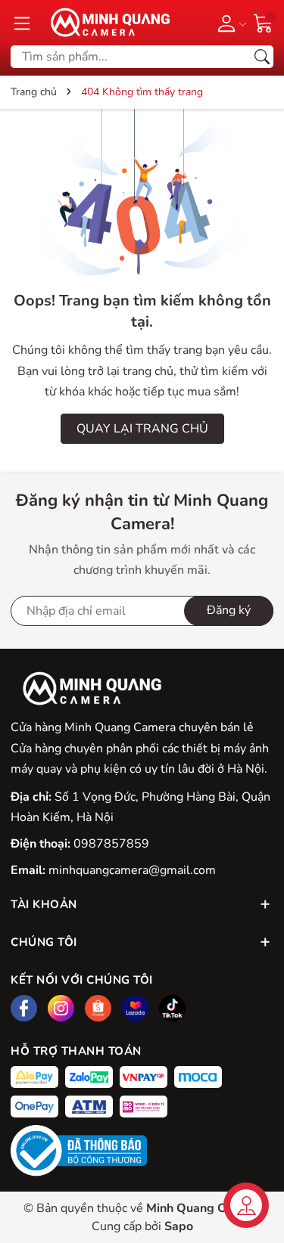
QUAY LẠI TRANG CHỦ (142, 428)
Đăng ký (229, 610)
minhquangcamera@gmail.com (132, 870)
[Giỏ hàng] (263, 22)
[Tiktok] (172, 1008)
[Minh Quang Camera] (105, 23)
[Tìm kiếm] (262, 56)
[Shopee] (98, 1008)
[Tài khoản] (229, 22)
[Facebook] (24, 1008)
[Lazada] (135, 1008)
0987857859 (111, 843)
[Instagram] (61, 1008)
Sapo (178, 1226)
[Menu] (22, 22)
